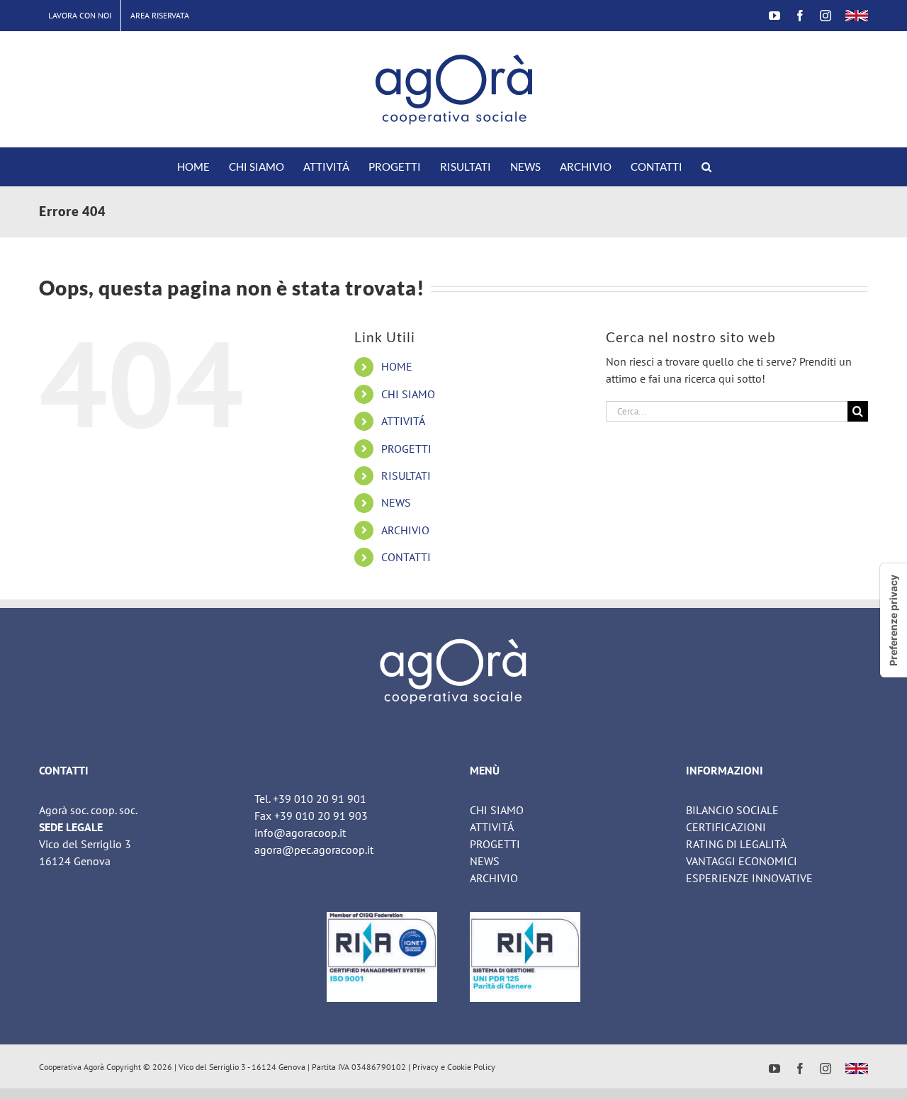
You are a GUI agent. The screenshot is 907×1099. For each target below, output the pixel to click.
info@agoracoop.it (300, 832)
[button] (706, 166)
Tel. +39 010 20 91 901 (310, 798)
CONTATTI (406, 557)
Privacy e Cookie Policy (453, 1066)
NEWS (396, 502)
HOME (396, 366)
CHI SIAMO (408, 394)
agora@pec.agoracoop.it (313, 849)
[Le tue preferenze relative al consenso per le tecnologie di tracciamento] (893, 620)
